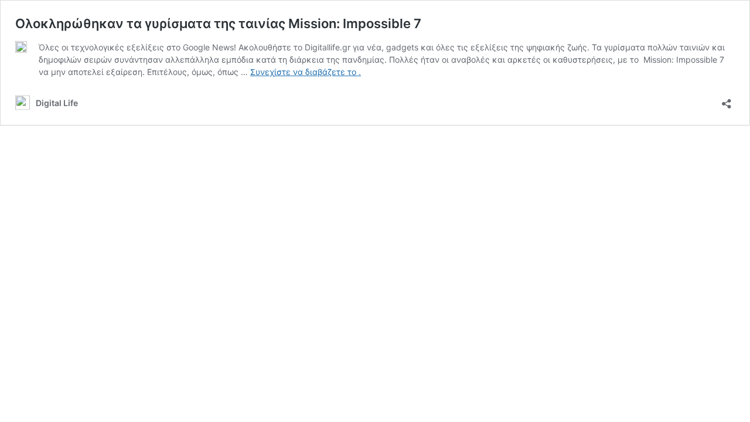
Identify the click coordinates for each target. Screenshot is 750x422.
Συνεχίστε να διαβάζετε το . (305, 72)
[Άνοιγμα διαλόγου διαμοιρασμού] (726, 100)
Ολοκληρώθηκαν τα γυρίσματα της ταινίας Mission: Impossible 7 (218, 23)
